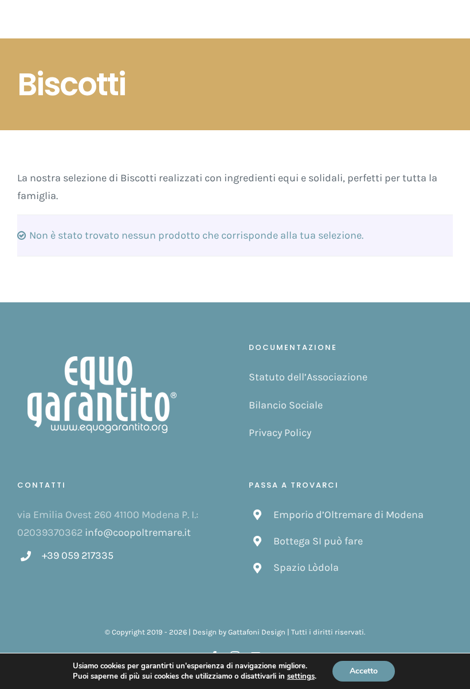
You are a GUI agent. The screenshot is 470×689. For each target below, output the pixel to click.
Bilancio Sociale (286, 405)
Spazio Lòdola (306, 567)
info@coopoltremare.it (138, 532)
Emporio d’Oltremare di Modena (348, 514)
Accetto (364, 670)
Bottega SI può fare (318, 541)
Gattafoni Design (256, 632)
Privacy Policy (280, 432)
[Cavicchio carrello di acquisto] (419, 19)
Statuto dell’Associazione (308, 377)
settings (301, 676)
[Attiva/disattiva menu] (447, 19)
